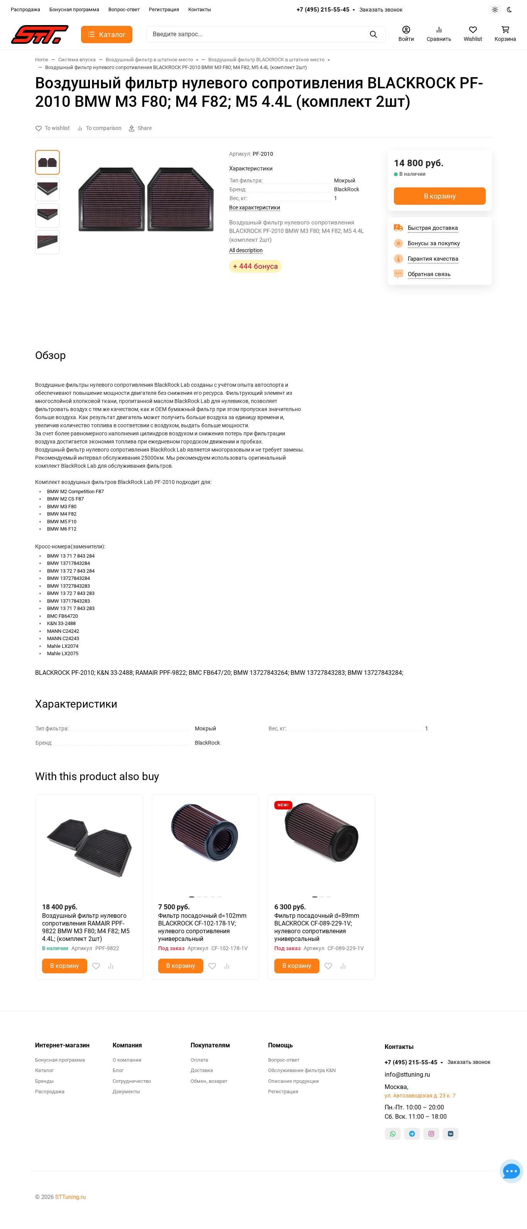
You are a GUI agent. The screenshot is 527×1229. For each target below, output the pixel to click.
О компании (127, 1060)
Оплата (199, 1060)
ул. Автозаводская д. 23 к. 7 (420, 1095)
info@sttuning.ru (407, 1074)
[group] (146, 242)
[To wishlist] (96, 966)
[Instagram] (431, 1134)
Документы (126, 1091)
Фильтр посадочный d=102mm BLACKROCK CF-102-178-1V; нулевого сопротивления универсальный (202, 927)
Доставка (202, 1070)
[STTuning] (40, 33)
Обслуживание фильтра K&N (302, 1070)
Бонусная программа (74, 9)
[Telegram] (412, 1134)
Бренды (44, 1081)
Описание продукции (293, 1081)
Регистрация (164, 9)
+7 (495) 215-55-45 (323, 9)
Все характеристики (254, 207)
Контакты (199, 9)
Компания (127, 1045)
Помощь (280, 1045)
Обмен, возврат (209, 1081)
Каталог (44, 1070)
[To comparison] (111, 966)
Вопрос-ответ (124, 9)
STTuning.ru (70, 1197)
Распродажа (25, 9)
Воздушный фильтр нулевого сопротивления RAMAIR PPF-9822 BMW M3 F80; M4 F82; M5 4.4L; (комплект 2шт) (86, 927)
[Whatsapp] (393, 1134)
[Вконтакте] (451, 1134)
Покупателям (210, 1045)
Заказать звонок (381, 10)
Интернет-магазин (62, 1045)
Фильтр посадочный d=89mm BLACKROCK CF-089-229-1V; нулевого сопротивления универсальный (316, 927)
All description (246, 250)
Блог (118, 1070)
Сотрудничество (132, 1081)
